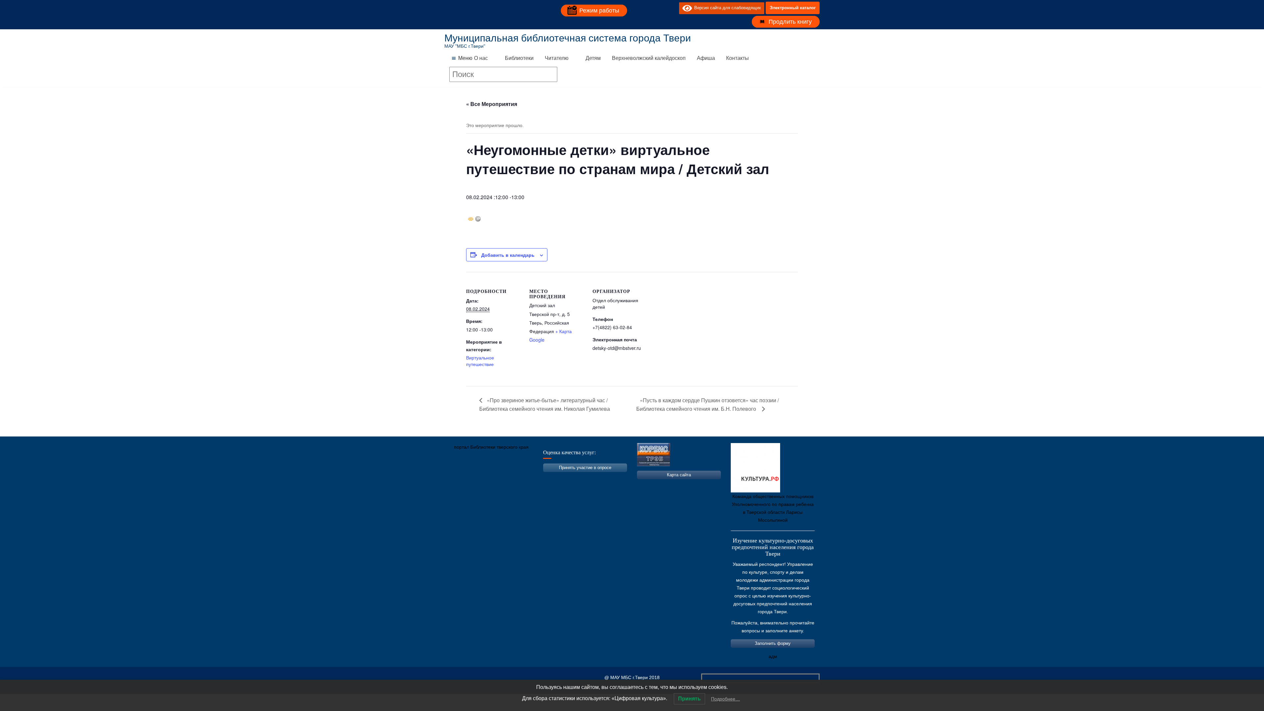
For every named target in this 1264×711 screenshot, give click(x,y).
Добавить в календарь (508, 254)
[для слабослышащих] (672, 8)
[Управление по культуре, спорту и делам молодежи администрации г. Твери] (558, 478)
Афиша (706, 58)
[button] (465, 58)
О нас (481, 58)
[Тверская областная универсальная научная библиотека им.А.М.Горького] (499, 478)
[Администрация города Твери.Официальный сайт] (459, 478)
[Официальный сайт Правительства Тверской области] (538, 478)
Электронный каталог (793, 7)
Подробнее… (725, 698)
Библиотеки (519, 58)
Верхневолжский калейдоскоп (649, 58)
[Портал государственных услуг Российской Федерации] (479, 478)
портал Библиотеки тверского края (491, 447)
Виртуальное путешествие (480, 360)
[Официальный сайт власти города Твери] (578, 478)
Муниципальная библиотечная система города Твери (567, 38)
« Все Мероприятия (491, 104)
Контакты (737, 58)
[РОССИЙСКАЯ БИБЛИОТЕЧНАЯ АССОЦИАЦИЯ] (518, 478)
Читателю (556, 58)
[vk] (660, 8)
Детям (593, 58)
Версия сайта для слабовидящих (726, 7)
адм (773, 656)
